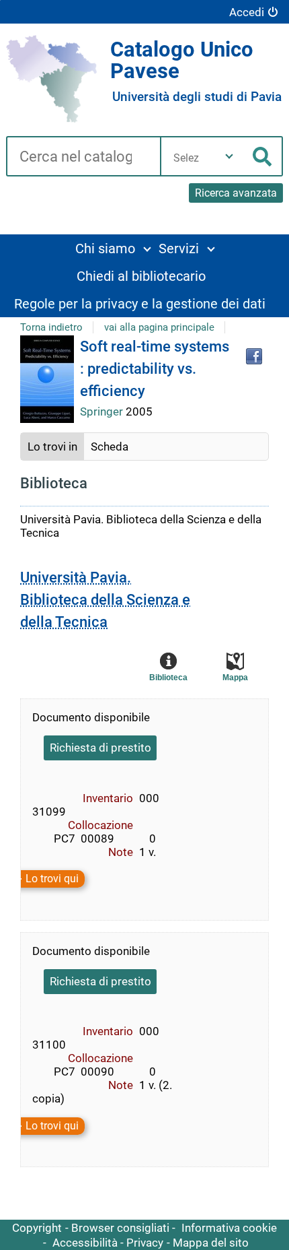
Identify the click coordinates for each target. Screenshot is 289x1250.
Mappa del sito (211, 1242)
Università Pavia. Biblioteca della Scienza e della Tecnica (105, 599)
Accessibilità (85, 1242)
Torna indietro (51, 327)
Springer (103, 411)
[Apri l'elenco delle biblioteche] (229, 156)
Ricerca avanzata (236, 193)
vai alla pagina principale (159, 327)
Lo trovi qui (52, 879)
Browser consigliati (120, 1228)
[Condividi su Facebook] (254, 356)
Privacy (144, 1242)
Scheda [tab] (109, 446)
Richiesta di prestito (100, 747)
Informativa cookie (229, 1228)
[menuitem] (113, 248)
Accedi (246, 12)
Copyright (37, 1228)
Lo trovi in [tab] (52, 446)
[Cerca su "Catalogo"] (83, 157)
